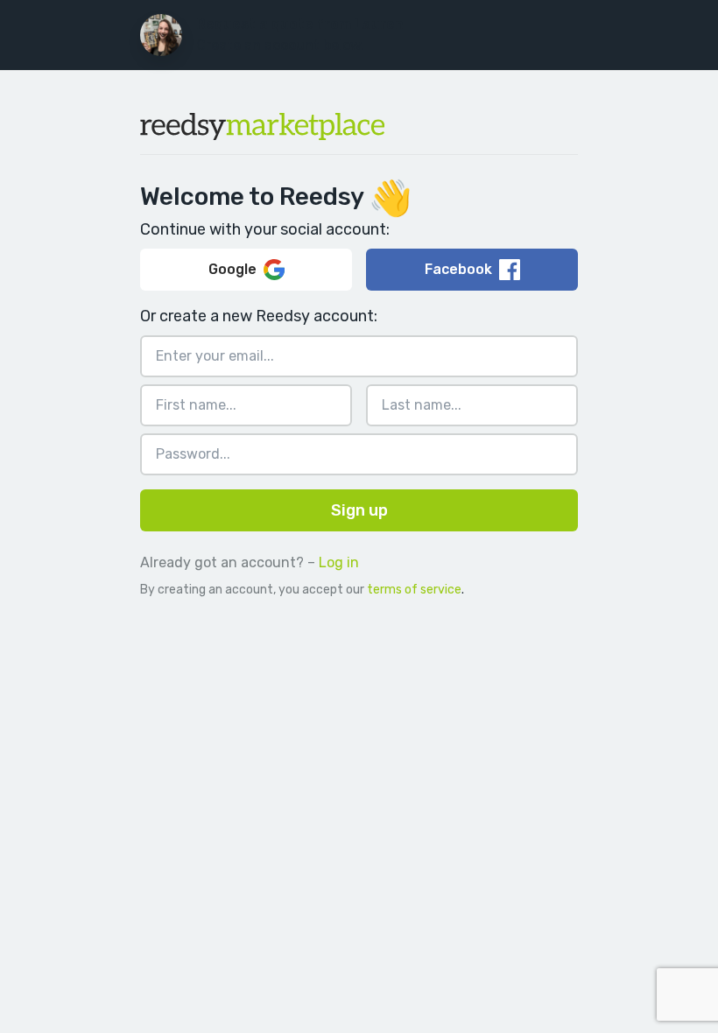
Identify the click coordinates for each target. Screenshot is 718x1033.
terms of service (414, 589)
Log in (339, 562)
